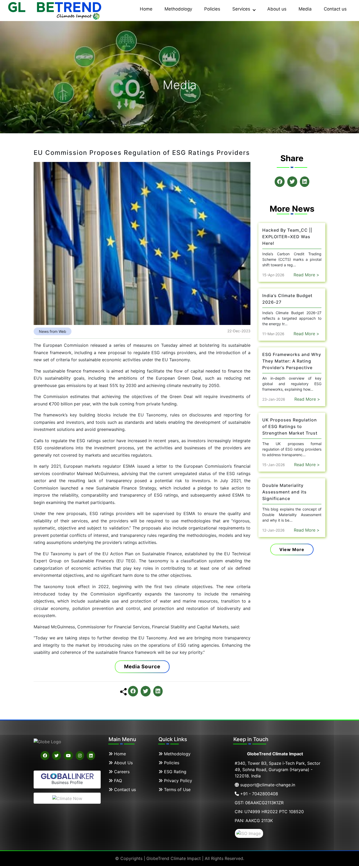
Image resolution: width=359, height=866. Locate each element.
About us (276, 9)
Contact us (335, 9)
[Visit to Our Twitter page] (56, 755)
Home (146, 9)
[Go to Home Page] (55, 10)
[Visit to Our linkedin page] (91, 755)
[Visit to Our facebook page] (45, 755)
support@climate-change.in (267, 784)
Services (242, 9)
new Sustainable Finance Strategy (121, 488)
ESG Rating (174, 771)
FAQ (117, 780)
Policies (212, 9)
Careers (121, 771)
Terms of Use (177, 789)
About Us (123, 762)
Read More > (306, 274)
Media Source (142, 667)
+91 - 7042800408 (258, 793)
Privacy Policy (177, 780)
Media (305, 9)
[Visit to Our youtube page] (68, 755)
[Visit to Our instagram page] (80, 755)
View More (291, 549)
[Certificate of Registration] (249, 833)
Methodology (178, 9)
